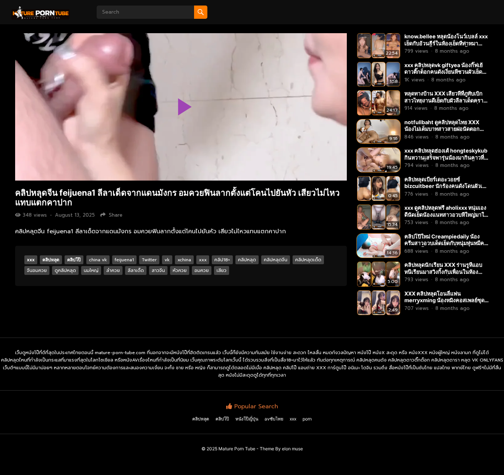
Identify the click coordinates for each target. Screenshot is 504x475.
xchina (184, 259)
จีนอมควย (37, 270)
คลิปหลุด (50, 259)
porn (307, 419)
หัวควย (180, 270)
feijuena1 (124, 259)
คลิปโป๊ (74, 259)
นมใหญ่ (91, 270)
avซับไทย (274, 419)
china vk (98, 259)
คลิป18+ (222, 259)
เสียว (222, 270)
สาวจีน (158, 270)
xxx (31, 259)
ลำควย (113, 270)
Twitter (149, 259)
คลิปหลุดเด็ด (308, 259)
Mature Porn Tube (236, 448)
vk (167, 259)
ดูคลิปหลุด (65, 270)
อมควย (201, 270)
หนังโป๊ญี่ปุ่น (246, 419)
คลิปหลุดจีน (275, 259)
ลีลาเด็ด (136, 270)
